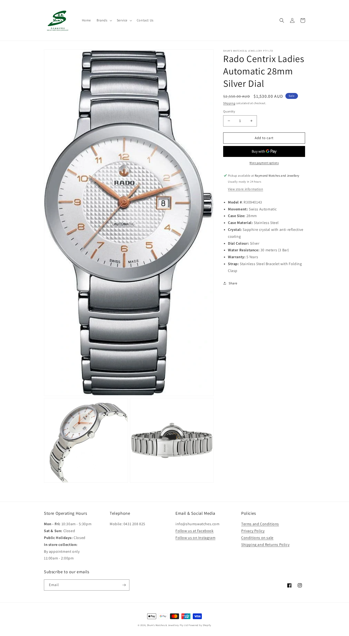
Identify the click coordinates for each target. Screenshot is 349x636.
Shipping (229, 103)
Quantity (229, 111)
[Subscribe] (124, 585)
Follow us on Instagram (195, 537)
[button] (104, 20)
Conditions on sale (257, 537)
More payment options (264, 163)
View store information (245, 189)
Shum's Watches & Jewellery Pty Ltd (167, 625)
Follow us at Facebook (194, 530)
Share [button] (233, 283)
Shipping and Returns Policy (265, 544)
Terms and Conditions (260, 523)
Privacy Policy (252, 530)
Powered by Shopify (200, 625)
